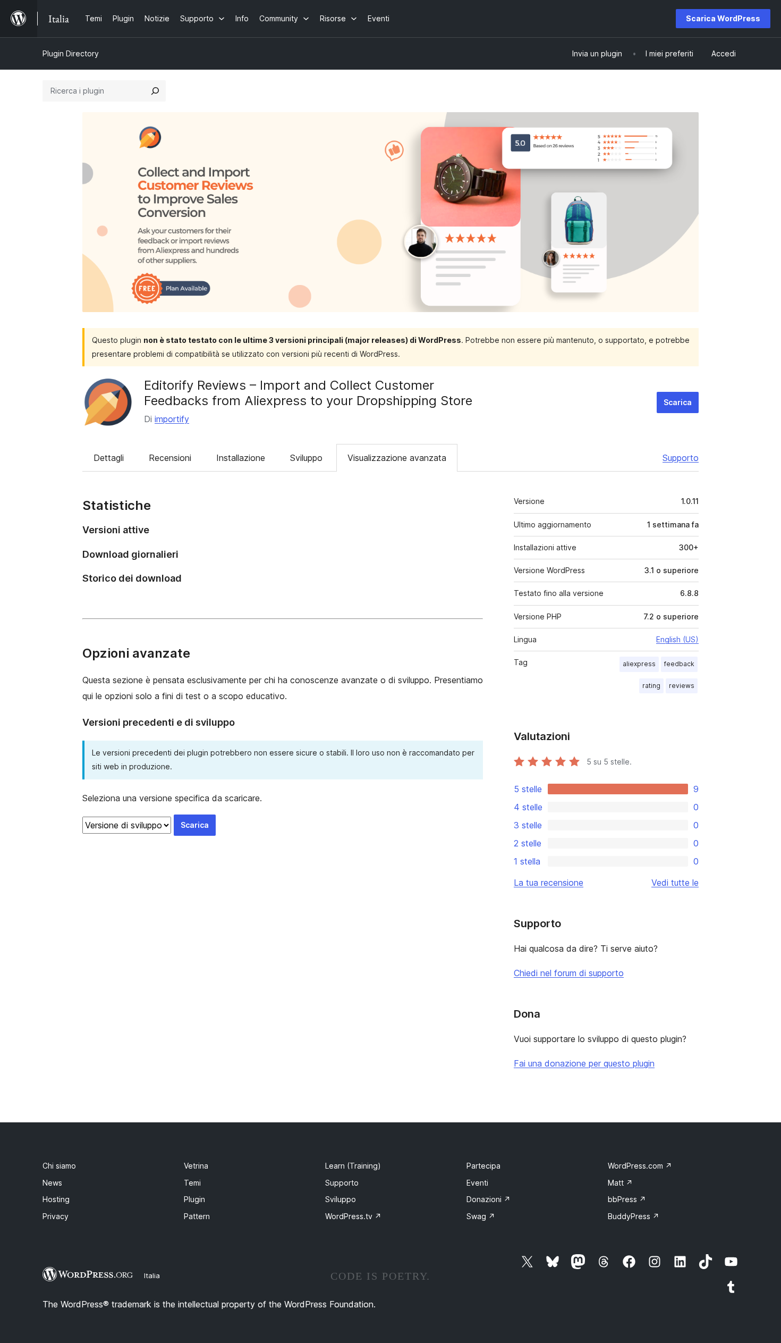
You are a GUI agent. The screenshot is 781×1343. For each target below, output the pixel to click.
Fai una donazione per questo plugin (584, 1063)
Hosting (56, 1199)
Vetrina (196, 1165)
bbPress (627, 1199)
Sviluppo (306, 457)
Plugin (194, 1199)
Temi (192, 1182)
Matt (620, 1182)
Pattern (197, 1216)
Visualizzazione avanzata (396, 457)
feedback (679, 664)
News (52, 1182)
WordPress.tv (353, 1216)
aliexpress (639, 664)
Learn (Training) (353, 1165)
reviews (681, 686)
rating (651, 686)
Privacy (56, 1216)
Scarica (678, 402)
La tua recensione (548, 882)
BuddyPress (633, 1216)
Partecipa (483, 1165)
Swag (480, 1216)
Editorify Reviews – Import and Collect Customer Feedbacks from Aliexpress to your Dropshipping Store (308, 392)
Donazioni (488, 1199)
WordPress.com (640, 1165)
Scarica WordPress (723, 18)
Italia (152, 1275)
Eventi (477, 1182)
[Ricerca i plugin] (155, 91)
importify (172, 419)
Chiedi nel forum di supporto (569, 973)
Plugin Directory (71, 53)
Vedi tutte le (675, 882)
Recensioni (170, 457)
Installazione (240, 457)
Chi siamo (59, 1165)
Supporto (681, 457)
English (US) (677, 639)
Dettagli (109, 457)
